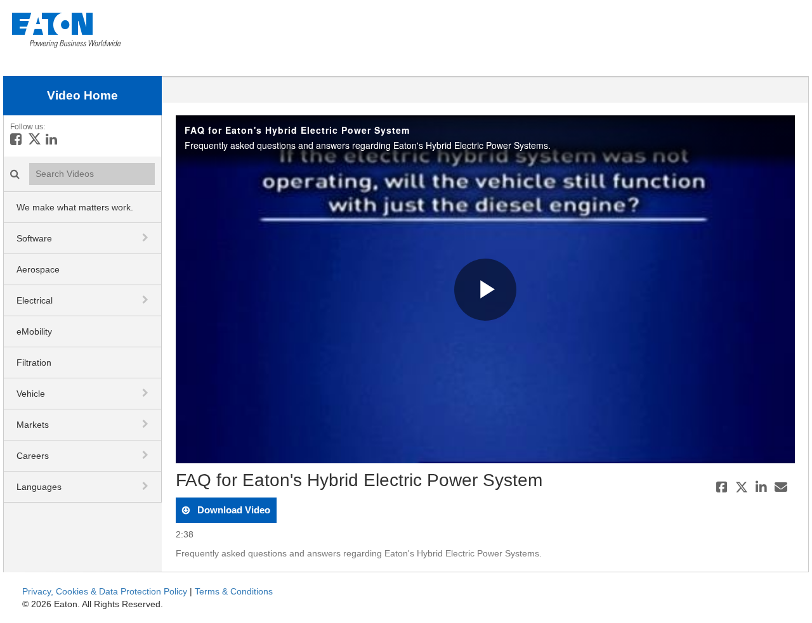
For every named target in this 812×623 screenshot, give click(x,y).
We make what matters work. (74, 207)
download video (232, 509)
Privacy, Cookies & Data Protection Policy (104, 591)
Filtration (33, 362)
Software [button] (34, 238)
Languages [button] (39, 487)
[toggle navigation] (146, 237)
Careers (32, 456)
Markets (32, 425)
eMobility (34, 331)
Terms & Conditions (234, 591)
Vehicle (30, 394)
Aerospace (38, 269)
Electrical (34, 300)
